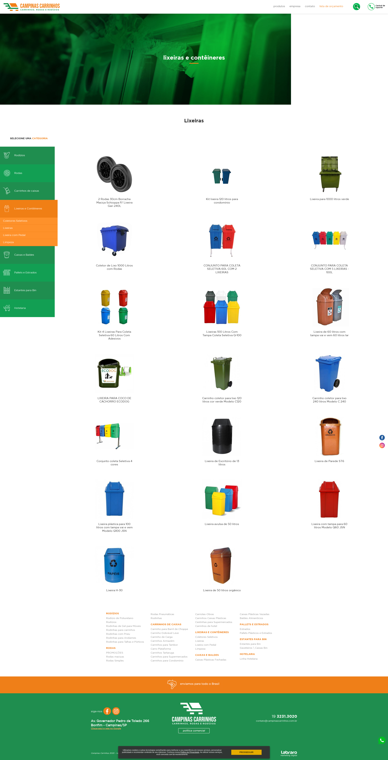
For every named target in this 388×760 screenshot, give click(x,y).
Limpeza (8, 242)
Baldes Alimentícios (251, 618)
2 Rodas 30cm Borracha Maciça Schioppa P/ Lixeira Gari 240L (114, 202)
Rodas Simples (115, 661)
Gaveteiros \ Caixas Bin (254, 648)
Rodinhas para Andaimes (121, 638)
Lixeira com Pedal (14, 235)
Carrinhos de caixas (26, 191)
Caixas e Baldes (23, 255)
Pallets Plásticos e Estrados (256, 633)
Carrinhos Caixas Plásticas (210, 618)
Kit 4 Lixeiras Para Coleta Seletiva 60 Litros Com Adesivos (114, 335)
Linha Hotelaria (249, 659)
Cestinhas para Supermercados (213, 622)
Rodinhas (156, 618)
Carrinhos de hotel (206, 626)
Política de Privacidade (189, 752)
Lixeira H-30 (114, 590)
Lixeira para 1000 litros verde (329, 199)
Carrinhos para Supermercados (169, 657)
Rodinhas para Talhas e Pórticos (125, 642)
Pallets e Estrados (25, 273)
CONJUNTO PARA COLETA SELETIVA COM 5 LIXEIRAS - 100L (329, 269)
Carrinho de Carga (161, 637)
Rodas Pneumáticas (162, 614)
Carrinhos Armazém (162, 641)
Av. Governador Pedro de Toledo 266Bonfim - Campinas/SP (120, 723)
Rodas (17, 173)
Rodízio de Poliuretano (119, 618)
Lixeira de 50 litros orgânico (222, 590)
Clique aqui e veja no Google (106, 728)
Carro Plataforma (161, 649)
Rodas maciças (115, 657)
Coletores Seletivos (15, 221)
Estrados (245, 629)
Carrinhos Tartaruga (162, 653)
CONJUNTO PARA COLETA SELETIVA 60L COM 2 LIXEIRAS (222, 269)
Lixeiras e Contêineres (27, 209)
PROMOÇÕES (114, 653)
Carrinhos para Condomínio (167, 661)
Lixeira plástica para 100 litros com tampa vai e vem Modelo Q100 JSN (114, 527)
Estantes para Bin (24, 290)
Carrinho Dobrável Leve (165, 633)
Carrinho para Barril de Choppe (169, 629)
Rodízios (19, 155)
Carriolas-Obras (204, 614)
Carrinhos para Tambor (164, 645)
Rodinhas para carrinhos (120, 630)
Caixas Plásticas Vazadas (254, 614)
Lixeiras (8, 228)
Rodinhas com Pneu (118, 634)
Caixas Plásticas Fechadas (210, 660)
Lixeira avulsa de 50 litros (222, 524)
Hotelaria (19, 308)
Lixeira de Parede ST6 (329, 461)
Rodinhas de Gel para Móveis (123, 626)
